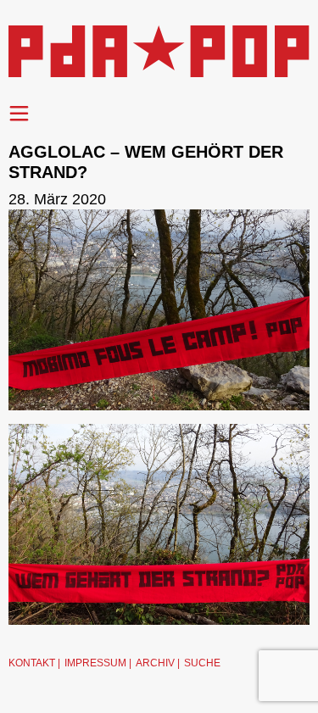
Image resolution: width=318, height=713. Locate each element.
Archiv (155, 663)
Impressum (95, 663)
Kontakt (31, 663)
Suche (202, 663)
